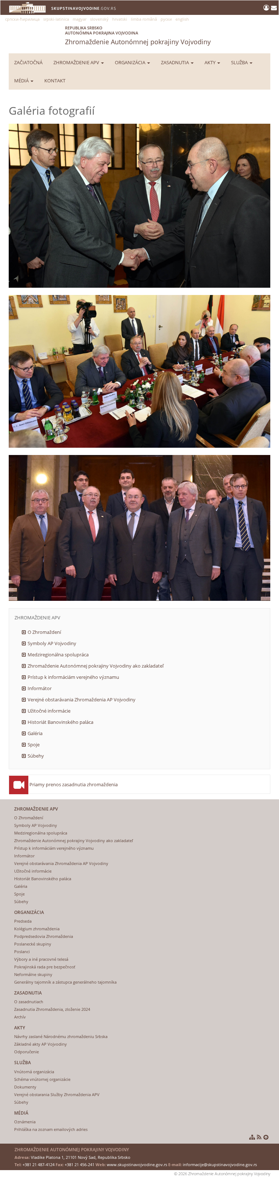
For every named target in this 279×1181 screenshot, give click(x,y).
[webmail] (274, 8)
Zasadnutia (175, 62)
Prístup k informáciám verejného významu (73, 677)
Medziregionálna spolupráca (58, 654)
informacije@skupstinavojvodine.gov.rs (220, 1164)
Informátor (40, 688)
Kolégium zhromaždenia (37, 928)
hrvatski (119, 19)
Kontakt (54, 80)
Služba (240, 62)
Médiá (22, 80)
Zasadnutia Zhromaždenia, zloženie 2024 (52, 1009)
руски (166, 19)
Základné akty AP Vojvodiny (40, 1044)
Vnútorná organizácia (34, 1071)
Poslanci (22, 951)
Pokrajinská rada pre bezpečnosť (44, 966)
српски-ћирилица (22, 19)
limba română (144, 19)
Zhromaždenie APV (76, 62)
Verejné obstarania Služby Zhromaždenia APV (57, 1094)
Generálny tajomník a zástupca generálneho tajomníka (65, 982)
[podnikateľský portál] (267, 8)
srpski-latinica (56, 19)
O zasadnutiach (28, 1001)
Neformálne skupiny (33, 974)
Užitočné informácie (49, 711)
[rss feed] (259, 1137)
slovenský (99, 19)
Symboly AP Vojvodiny (52, 643)
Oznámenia (25, 1121)
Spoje (34, 744)
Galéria (35, 733)
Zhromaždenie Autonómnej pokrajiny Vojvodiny (138, 35)
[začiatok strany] (265, 1137)
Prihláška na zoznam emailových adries (51, 1129)
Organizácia (130, 62)
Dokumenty (25, 1087)
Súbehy (36, 756)
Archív (20, 1017)
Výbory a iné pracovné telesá (41, 959)
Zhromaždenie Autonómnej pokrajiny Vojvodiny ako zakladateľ (95, 666)
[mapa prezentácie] (252, 1137)
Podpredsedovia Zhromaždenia (43, 936)
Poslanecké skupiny (32, 944)
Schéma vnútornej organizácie (42, 1079)
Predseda (23, 921)
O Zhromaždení (44, 632)
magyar (79, 19)
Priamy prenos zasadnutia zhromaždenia (73, 784)
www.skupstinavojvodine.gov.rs (137, 1164)
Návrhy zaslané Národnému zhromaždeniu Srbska (61, 1036)
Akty (211, 62)
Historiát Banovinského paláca (60, 722)
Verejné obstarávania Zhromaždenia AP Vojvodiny (82, 699)
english (182, 19)
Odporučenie (26, 1051)
